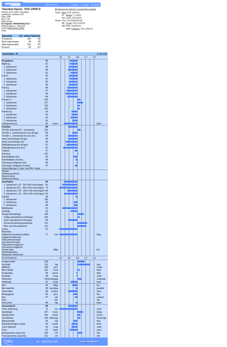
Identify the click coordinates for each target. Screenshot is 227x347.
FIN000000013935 (15, 28)
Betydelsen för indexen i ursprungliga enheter (75, 9)
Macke (69, 15)
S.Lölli (69, 23)
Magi (64, 12)
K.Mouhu (75, 29)
